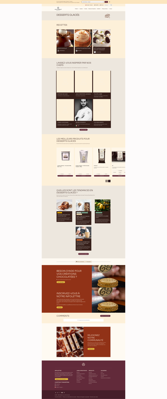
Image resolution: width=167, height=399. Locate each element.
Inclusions (90, 377)
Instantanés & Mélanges (93, 382)
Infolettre (78, 380)
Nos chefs (102, 373)
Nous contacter (79, 379)
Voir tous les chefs (83, 129)
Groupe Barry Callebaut (81, 377)
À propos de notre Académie (105, 377)
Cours (102, 372)
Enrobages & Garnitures (93, 376)
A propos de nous (79, 376)
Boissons (90, 383)
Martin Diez (79, 50)
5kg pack (114, 172)
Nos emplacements (104, 375)
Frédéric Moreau (62, 50)
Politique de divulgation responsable (83, 396)
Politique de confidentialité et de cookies (69, 396)
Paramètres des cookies (94, 396)
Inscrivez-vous (91, 348)
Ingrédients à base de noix (93, 375)
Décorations (91, 379)
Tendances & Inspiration (92, 8)
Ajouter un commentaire (105, 315)
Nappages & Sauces (92, 380)
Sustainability (79, 375)
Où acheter (78, 382)
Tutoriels (102, 376)
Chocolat (90, 372)
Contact (110, 8)
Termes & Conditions (58, 396)
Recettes (85, 8)
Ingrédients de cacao (92, 373)
